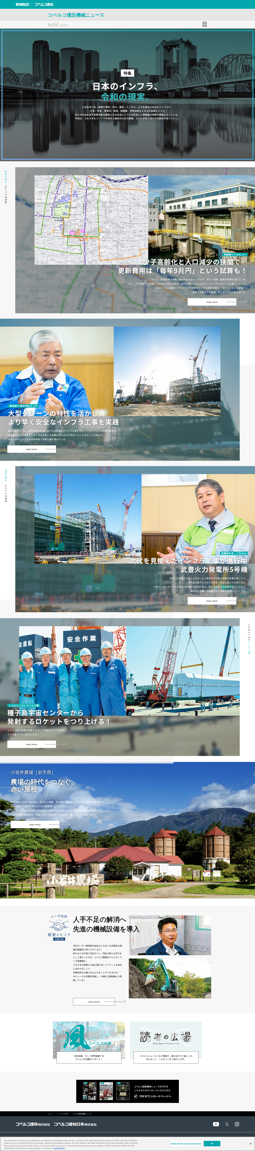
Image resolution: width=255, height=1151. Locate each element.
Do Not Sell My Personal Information (186, 1144)
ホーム (50, 1114)
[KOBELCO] (22, 4)
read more (212, 302)
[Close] (251, 1143)
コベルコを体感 (62, 1114)
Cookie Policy (59, 1148)
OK (212, 1144)
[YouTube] (216, 1124)
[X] (227, 1124)
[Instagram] (237, 1124)
